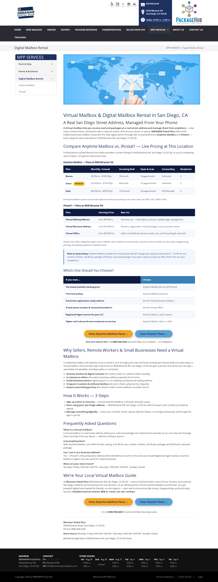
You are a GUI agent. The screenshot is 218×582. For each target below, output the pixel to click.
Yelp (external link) (111, 4)
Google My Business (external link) (117, 4)
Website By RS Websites (104, 576)
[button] (155, 21)
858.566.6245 (152, 4)
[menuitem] (18, 30)
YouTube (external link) (134, 4)
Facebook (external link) (123, 4)
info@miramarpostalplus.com (62, 565)
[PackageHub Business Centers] (189, 12)
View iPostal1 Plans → (154, 333)
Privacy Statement (164, 576)
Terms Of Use (184, 576)
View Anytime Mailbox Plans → (108, 333)
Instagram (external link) (128, 4)
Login (200, 576)
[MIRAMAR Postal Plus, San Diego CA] (25, 13)
